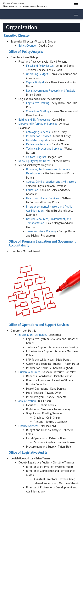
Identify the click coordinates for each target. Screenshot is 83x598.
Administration (27, 401)
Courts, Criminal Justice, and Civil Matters (51, 181)
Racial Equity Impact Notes (34, 161)
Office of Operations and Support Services (39, 324)
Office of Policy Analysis (26, 51)
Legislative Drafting (38, 103)
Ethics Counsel (27, 45)
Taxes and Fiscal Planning (41, 231)
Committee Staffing (38, 111)
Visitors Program (36, 157)
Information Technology (32, 334)
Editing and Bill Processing (34, 119)
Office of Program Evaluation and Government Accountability (42, 243)
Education (32, 190)
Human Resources (29, 372)
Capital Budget (35, 82)
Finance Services (28, 426)
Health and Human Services (43, 198)
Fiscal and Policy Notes (40, 65)
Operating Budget (37, 74)
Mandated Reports (37, 140)
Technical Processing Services (44, 148)
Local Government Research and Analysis (51, 90)
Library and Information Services (38, 123)
